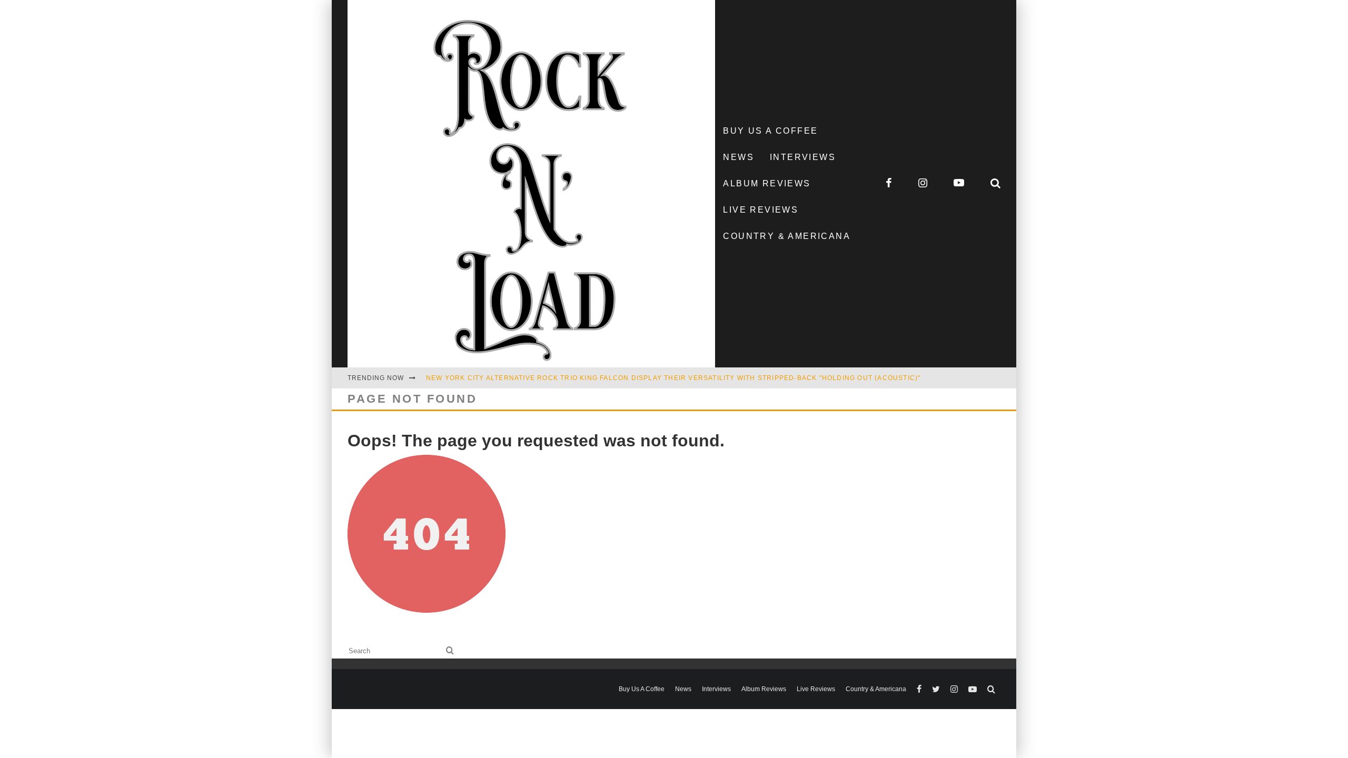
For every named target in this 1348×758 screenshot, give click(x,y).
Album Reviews (766, 183)
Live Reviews (760, 209)
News (738, 157)
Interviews (803, 157)
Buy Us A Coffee (770, 130)
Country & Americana (786, 236)
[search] (450, 651)
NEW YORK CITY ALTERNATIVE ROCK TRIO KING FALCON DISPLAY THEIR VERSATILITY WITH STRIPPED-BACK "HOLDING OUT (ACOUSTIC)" (673, 378)
